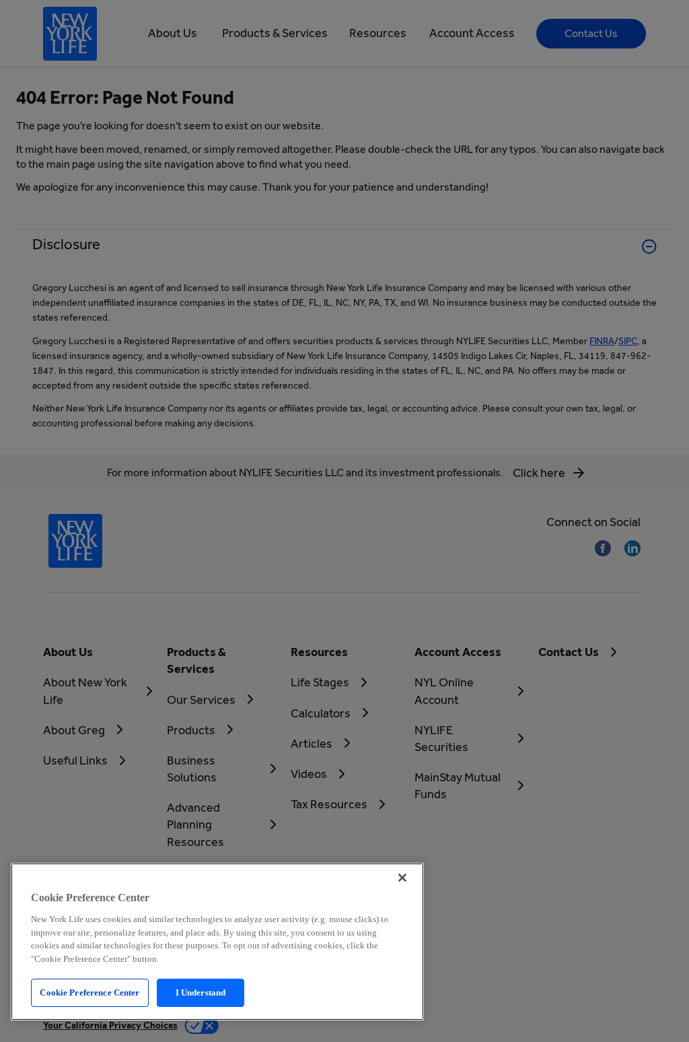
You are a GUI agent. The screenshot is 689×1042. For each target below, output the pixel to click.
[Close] (402, 877)
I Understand (201, 992)
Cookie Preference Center (89, 992)
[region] (217, 941)
